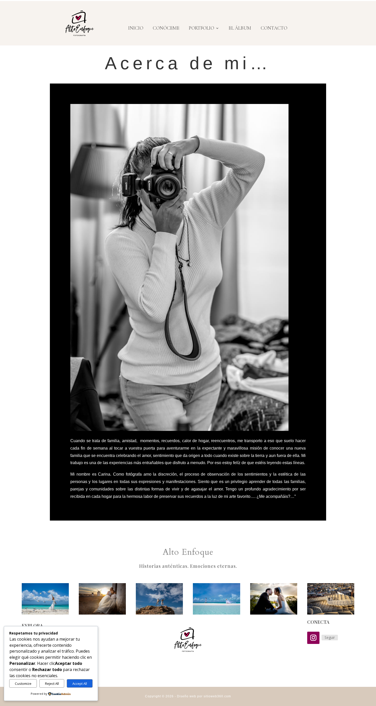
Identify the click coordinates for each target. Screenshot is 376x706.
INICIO (135, 28)
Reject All (52, 683)
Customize (23, 683)
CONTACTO (274, 28)
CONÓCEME (166, 28)
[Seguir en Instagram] (313, 638)
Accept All (79, 683)
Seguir (330, 637)
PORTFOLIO (201, 28)
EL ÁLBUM (240, 28)
